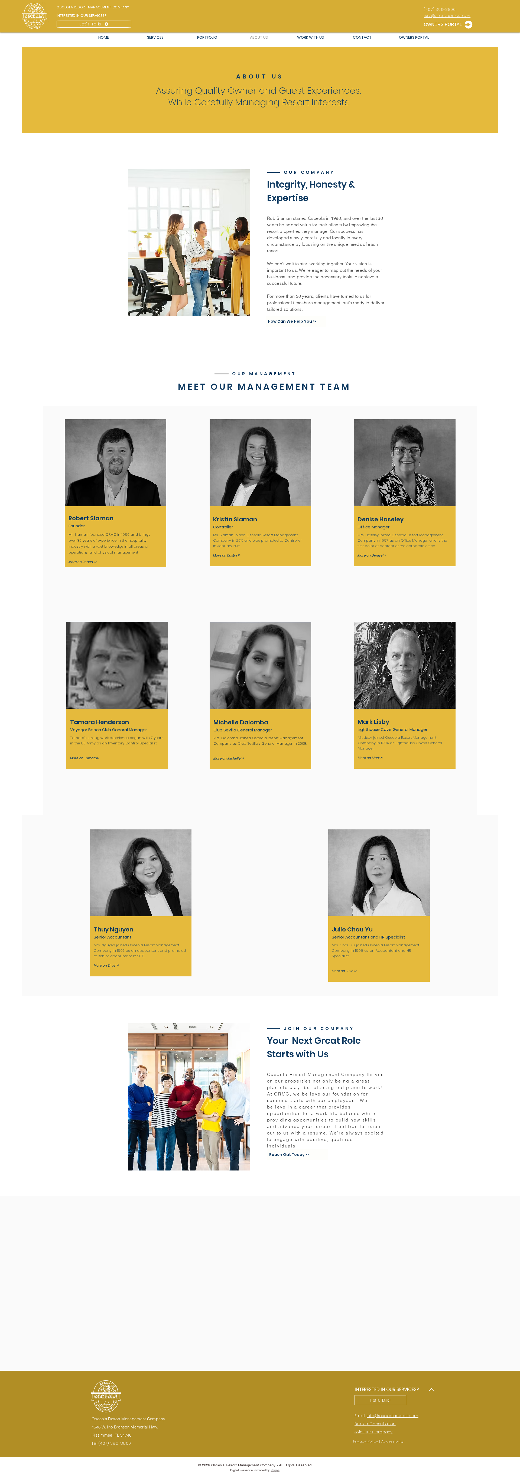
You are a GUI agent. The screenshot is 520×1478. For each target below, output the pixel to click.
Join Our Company (374, 1432)
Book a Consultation (375, 1424)
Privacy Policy (365, 1441)
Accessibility (392, 1441)
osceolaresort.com (398, 1415)
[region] (115, 493)
